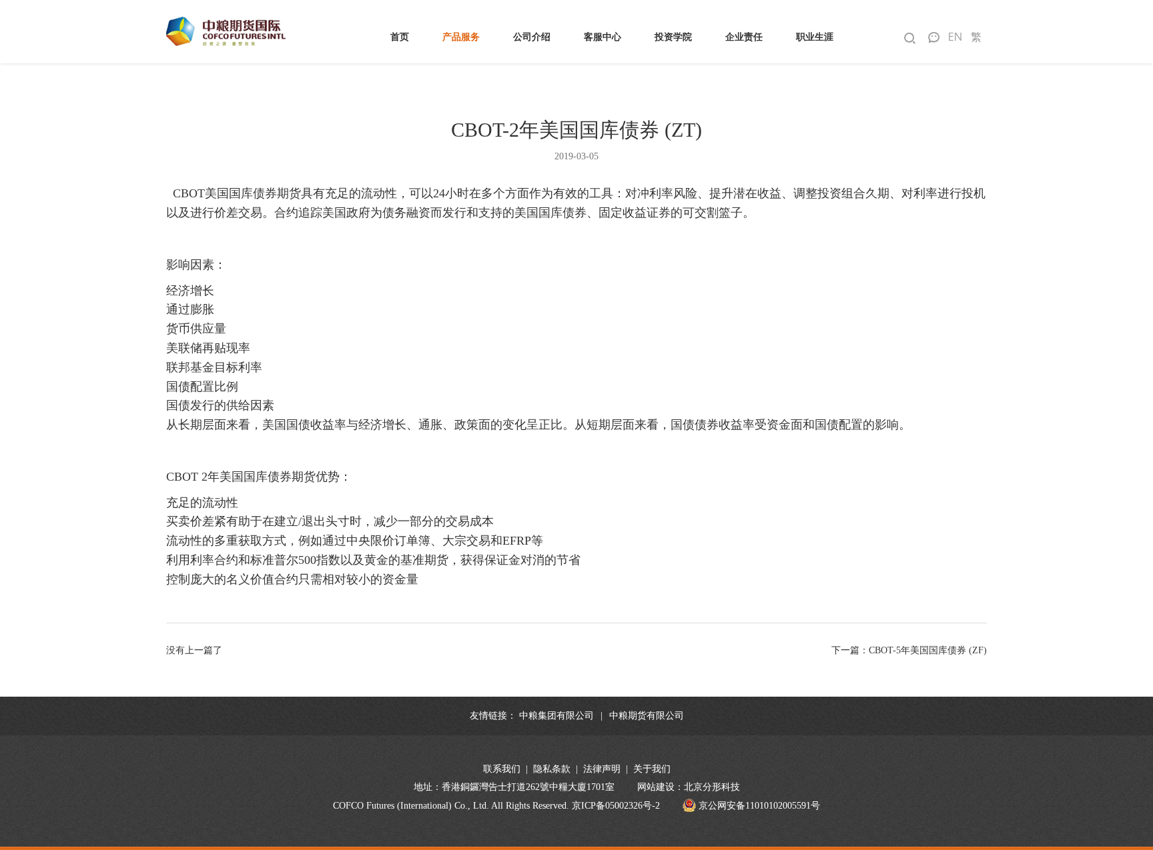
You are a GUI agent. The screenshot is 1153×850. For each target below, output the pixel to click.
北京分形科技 (712, 787)
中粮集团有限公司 (556, 716)
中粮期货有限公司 (646, 716)
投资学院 (673, 37)
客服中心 (602, 37)
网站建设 (656, 787)
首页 (399, 37)
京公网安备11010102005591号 (758, 806)
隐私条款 (551, 769)
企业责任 (744, 37)
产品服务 (461, 37)
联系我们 (501, 769)
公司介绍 (531, 37)
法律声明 (602, 769)
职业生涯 (814, 37)
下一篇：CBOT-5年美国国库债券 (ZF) (909, 650)
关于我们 (652, 769)
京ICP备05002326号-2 (616, 806)
